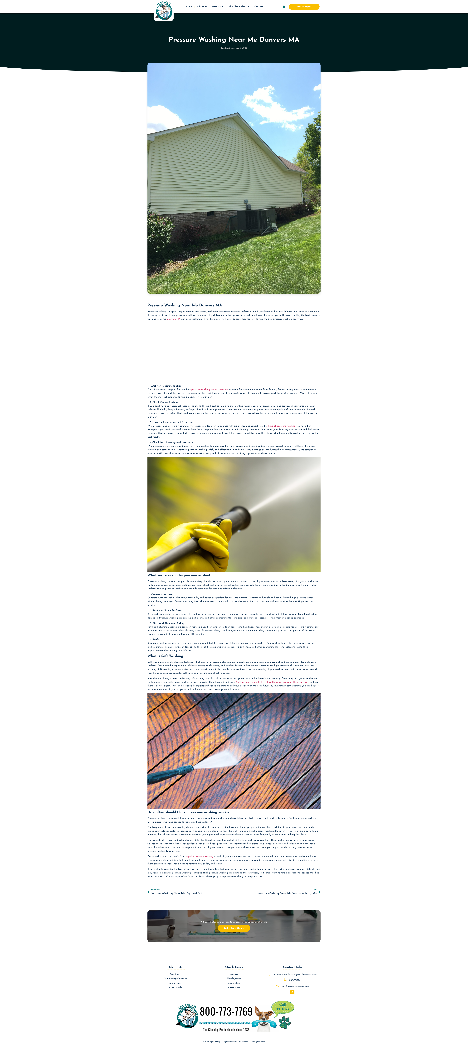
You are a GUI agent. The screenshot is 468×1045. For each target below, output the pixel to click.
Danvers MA (173, 319)
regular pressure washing (199, 856)
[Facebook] (284, 6)
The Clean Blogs (238, 6)
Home (189, 6)
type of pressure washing (281, 426)
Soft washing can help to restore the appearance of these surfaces (272, 682)
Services (216, 6)
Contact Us (260, 6)
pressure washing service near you (209, 389)
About (200, 6)
